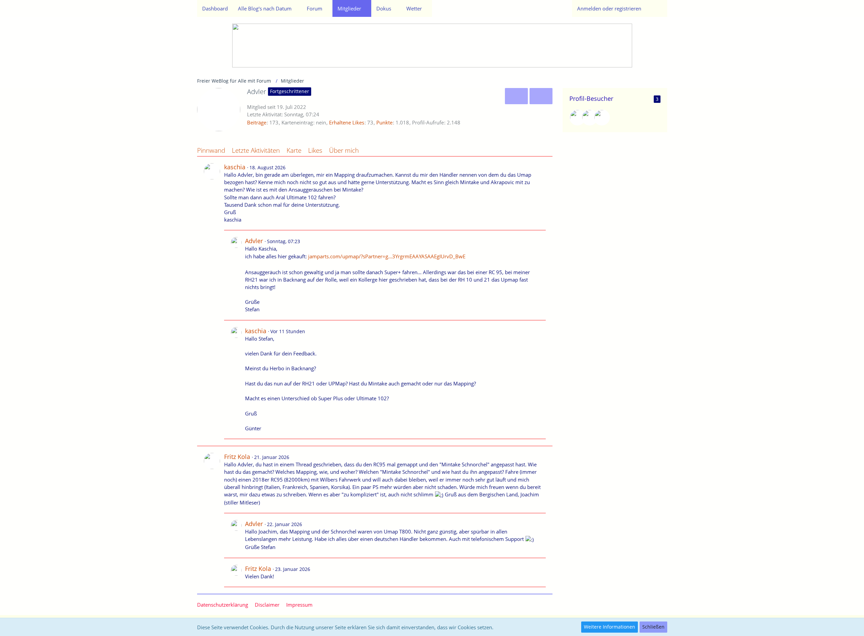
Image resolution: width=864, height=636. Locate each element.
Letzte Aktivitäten (256, 150)
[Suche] (656, 8)
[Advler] (236, 275)
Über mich (344, 150)
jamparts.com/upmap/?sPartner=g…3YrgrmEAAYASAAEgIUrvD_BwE (386, 256)
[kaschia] (212, 301)
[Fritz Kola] (212, 520)
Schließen (653, 627)
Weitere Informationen (609, 627)
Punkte (384, 122)
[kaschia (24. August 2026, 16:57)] (577, 117)
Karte (294, 150)
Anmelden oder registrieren (609, 8)
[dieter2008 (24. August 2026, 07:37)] (602, 117)
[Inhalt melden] (541, 166)
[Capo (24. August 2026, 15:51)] (590, 117)
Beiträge (256, 122)
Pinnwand (211, 150)
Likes (315, 150)
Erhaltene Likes (346, 122)
